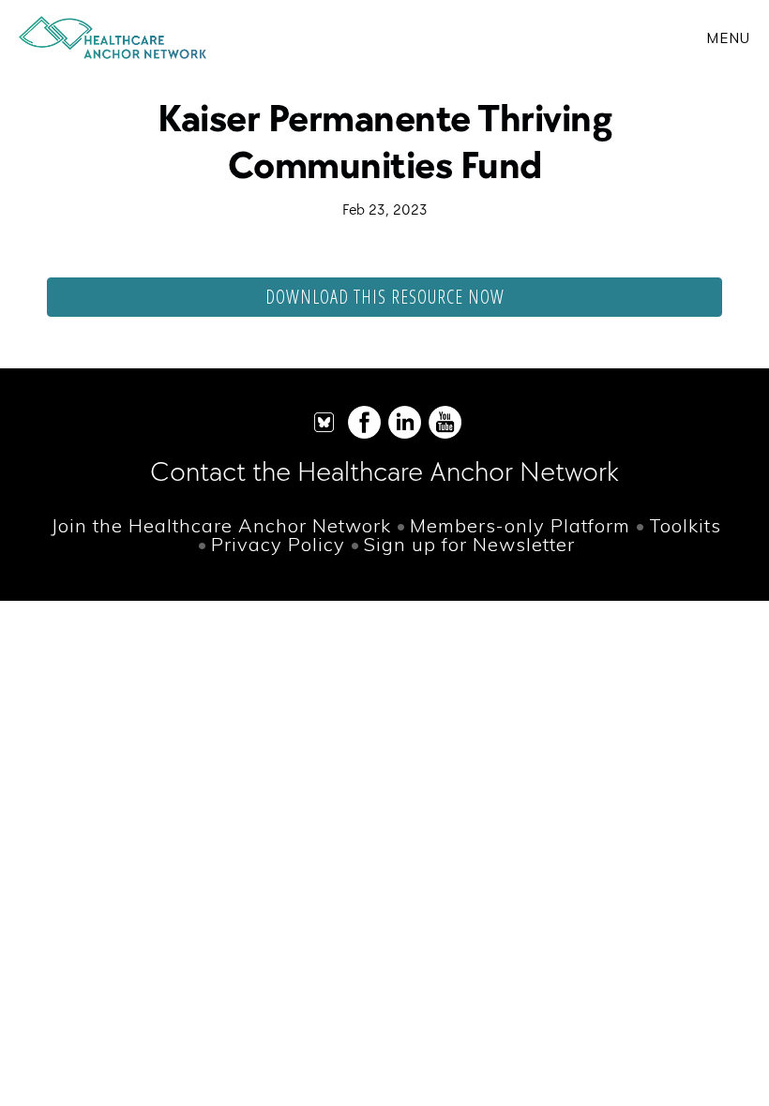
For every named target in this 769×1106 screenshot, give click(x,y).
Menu (728, 38)
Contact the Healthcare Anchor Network (384, 471)
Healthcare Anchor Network (112, 37)
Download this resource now (385, 296)
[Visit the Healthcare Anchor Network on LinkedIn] (404, 434)
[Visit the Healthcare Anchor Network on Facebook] (364, 434)
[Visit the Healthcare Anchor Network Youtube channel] (445, 434)
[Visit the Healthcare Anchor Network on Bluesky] (324, 434)
